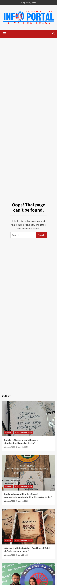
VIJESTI (8, 432)
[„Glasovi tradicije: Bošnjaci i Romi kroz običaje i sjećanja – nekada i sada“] (28, 526)
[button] (5, 33)
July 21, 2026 (23, 501)
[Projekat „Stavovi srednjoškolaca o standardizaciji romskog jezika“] (28, 418)
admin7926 (10, 447)
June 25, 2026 (23, 555)
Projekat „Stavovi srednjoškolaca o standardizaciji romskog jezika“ (21, 442)
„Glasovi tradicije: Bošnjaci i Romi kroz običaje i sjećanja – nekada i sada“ (27, 550)
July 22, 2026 (23, 447)
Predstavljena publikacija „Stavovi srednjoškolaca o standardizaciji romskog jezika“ (28, 496)
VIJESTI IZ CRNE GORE (23, 432)
